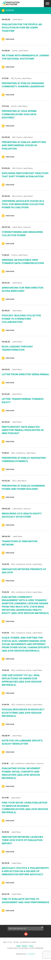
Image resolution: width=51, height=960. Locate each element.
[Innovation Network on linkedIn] (26, 934)
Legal (31, 946)
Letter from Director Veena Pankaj (25, 374)
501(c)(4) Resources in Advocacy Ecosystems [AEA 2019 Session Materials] (23, 712)
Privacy (25, 946)
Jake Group (31, 954)
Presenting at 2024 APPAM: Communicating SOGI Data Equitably (19, 114)
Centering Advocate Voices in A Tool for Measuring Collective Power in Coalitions (23, 204)
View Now (10, 39)
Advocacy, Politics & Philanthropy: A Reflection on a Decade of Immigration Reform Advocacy (25, 871)
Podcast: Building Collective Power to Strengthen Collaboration (21, 318)
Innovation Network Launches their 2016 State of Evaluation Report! (22, 840)
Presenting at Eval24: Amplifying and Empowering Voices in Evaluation (24, 145)
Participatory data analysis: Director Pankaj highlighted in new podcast (23, 430)
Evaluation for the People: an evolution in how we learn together (22, 27)
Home (18, 946)
